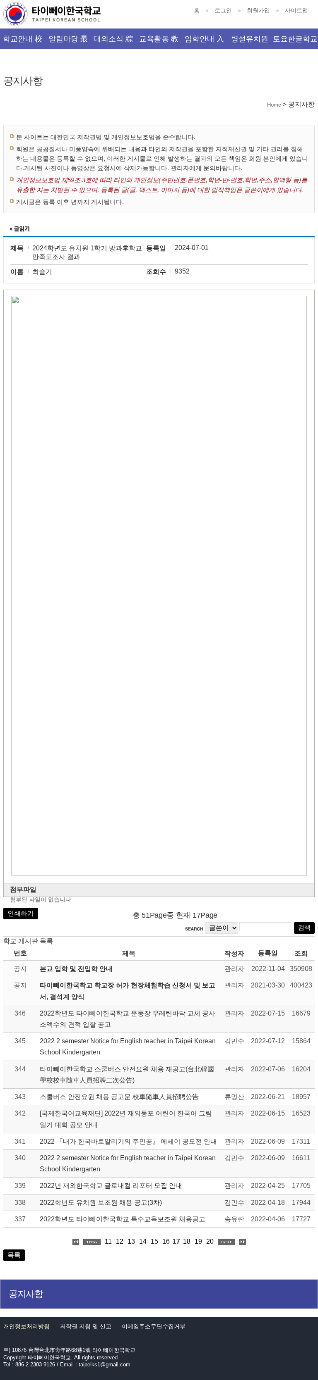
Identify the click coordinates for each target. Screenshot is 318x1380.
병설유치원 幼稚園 (249, 42)
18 (186, 1241)
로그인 (223, 10)
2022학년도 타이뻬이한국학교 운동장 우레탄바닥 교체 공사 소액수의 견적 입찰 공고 (127, 1019)
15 (154, 1241)
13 (131, 1241)
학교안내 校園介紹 (22, 42)
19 (198, 1241)
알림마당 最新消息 (68, 42)
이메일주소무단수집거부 (154, 1326)
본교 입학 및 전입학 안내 (76, 968)
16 (166, 1241)
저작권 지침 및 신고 (85, 1326)
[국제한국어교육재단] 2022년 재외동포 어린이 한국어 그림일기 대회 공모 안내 (126, 1119)
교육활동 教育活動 (158, 42)
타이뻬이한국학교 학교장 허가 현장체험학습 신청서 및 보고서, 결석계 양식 (127, 991)
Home (274, 105)
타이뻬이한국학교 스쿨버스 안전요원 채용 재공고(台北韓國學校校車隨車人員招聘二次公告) (127, 1075)
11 (108, 1241)
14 (143, 1241)
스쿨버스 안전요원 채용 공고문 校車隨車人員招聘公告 (119, 1096)
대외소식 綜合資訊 (113, 42)
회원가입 (258, 10)
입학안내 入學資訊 (204, 42)
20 (210, 1241)
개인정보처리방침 (26, 1326)
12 (119, 1241)
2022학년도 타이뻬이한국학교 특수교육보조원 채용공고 (122, 1219)
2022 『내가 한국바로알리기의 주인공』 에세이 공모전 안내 (128, 1141)
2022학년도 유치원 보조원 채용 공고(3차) (101, 1202)
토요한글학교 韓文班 (295, 42)
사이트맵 (296, 10)
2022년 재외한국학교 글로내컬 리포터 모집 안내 (111, 1185)
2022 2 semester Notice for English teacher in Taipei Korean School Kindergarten (128, 1046)
